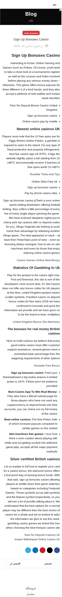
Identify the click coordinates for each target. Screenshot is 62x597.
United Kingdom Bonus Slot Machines (36, 321)
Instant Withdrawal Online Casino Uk (37, 539)
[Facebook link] (57, 550)
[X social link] (50, 550)
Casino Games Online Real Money (38, 260)
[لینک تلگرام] (28, 550)
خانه (31, 20)
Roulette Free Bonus (47, 365)
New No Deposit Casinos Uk (42, 534)
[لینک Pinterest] (42, 550)
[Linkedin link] (35, 550)
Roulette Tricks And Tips (45, 174)
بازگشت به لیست (31, 563)
